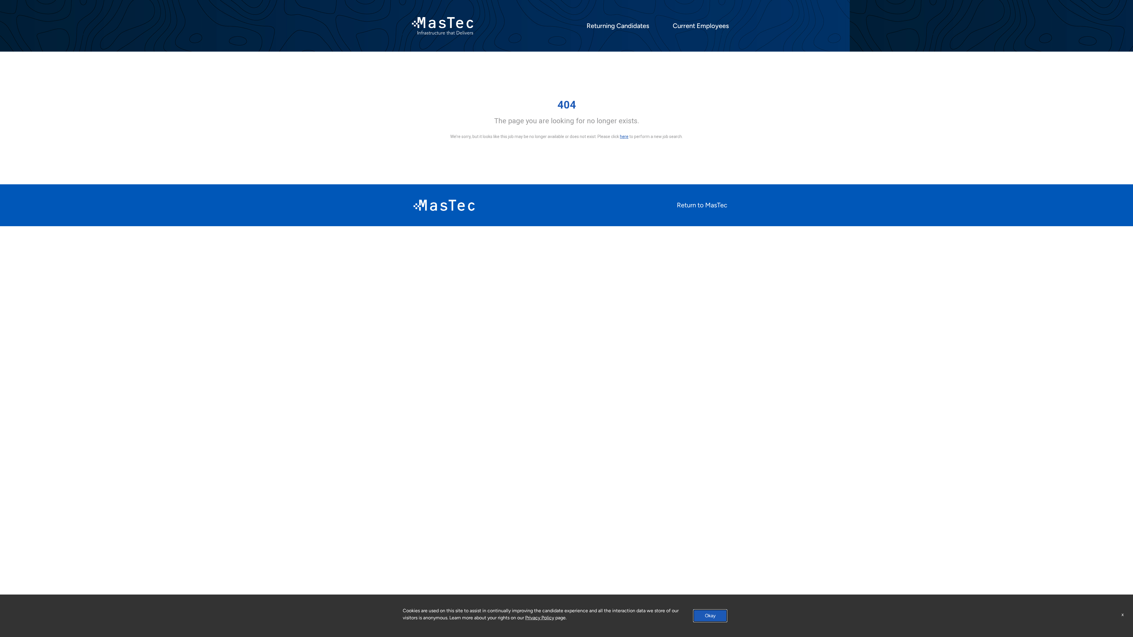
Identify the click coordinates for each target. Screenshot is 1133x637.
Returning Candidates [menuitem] (618, 26)
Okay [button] (710, 615)
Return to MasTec (702, 205)
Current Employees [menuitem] (701, 26)
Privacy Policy (539, 617)
